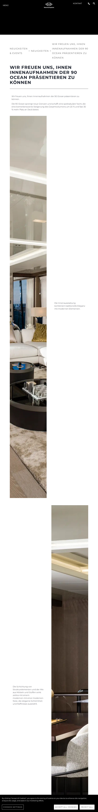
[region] (49, 803)
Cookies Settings (12, 807)
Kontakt (77, 3)
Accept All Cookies (66, 807)
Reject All (87, 807)
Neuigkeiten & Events (19, 51)
